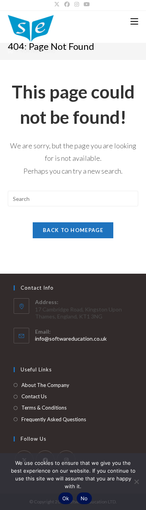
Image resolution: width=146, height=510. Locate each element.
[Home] (10, 51)
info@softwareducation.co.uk (71, 338)
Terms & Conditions (44, 407)
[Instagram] (76, 4)
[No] (136, 481)
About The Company (45, 385)
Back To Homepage (73, 230)
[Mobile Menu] (134, 21)
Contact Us (34, 396)
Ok (65, 498)
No (84, 498)
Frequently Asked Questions (53, 419)
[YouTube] (86, 4)
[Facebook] (67, 4)
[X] (58, 4)
